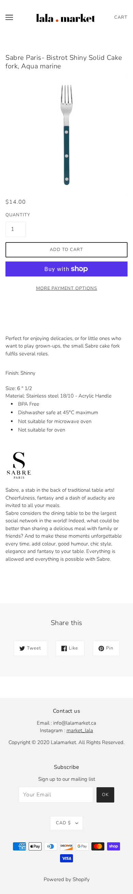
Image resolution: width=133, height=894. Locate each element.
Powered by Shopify (67, 879)
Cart (121, 17)
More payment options (66, 288)
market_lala (79, 730)
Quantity (15, 215)
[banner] (65, 17)
